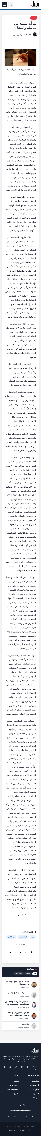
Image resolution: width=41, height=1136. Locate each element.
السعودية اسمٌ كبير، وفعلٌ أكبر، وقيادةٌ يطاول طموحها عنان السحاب (17, 1004)
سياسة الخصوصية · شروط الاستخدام (20, 1131)
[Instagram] (16, 1067)
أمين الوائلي (25, 987)
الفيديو (36, 1094)
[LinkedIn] (20, 952)
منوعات (36, 1098)
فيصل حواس (24, 996)
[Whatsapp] (15, 952)
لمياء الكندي (28, 34)
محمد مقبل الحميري (22, 1007)
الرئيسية (35, 1081)
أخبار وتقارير (34, 1085)
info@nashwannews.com (19, 1111)
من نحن (16, 1081)
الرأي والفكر (34, 1090)
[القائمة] (4, 4)
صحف (34, 18)
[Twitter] (26, 952)
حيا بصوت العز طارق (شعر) (18, 993)
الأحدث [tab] (28, 973)
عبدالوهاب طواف (23, 1027)
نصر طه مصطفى (23, 1018)
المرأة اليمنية (23, 937)
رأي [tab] (34, 973)
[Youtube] (10, 1067)
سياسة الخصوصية (12, 1085)
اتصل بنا (16, 1094)
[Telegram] (10, 952)
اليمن (32, 937)
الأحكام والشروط (12, 1090)
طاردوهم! (25, 1024)
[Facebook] (31, 952)
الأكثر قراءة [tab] (18, 973)
